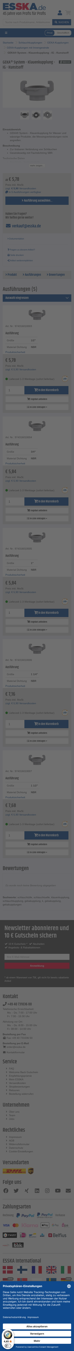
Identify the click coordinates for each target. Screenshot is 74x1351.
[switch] (8, 1346)
